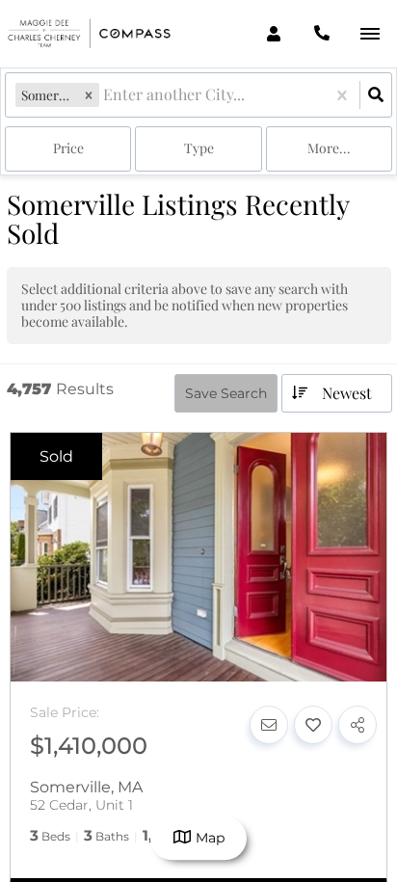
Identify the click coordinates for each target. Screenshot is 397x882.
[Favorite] (313, 725)
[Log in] (273, 33)
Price (68, 148)
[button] (88, 95)
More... (329, 148)
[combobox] (105, 95)
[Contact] (269, 725)
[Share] (357, 725)
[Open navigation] (369, 34)
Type (199, 148)
